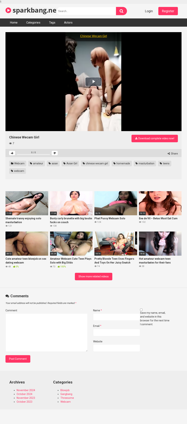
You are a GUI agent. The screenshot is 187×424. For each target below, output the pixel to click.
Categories (33, 22)
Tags (52, 22)
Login (149, 11)
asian (54, 163)
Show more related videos (94, 276)
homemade (123, 163)
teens (165, 163)
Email (97, 325)
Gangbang (66, 394)
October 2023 (24, 401)
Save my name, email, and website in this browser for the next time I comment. (154, 318)
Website (97, 341)
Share (174, 153)
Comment (11, 310)
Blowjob (65, 390)
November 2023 (26, 397)
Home (14, 22)
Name (97, 310)
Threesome (67, 397)
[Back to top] (175, 413)
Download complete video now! (156, 138)
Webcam (19, 163)
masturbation (146, 163)
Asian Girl (71, 163)
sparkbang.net (35, 10)
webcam (19, 170)
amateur (38, 163)
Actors (68, 22)
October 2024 (24, 394)
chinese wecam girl (96, 163)
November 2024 (26, 390)
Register (168, 11)
